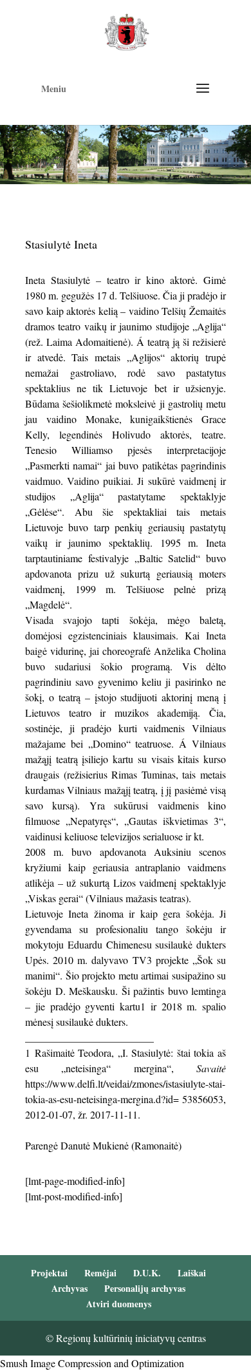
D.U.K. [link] (147, 1273)
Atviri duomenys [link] (118, 1303)
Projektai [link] (49, 1273)
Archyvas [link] (69, 1288)
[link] (126, 30)
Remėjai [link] (100, 1273)
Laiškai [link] (192, 1273)
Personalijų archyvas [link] (144, 1288)
